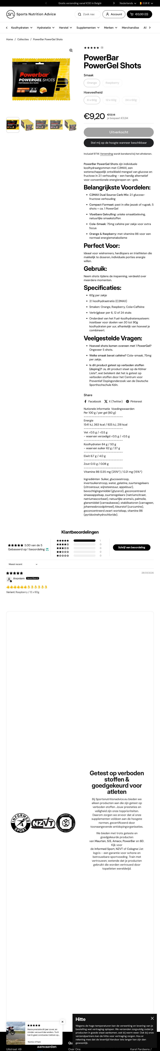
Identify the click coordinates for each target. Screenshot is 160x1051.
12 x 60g (111, 100)
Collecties (23, 39)
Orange (92, 83)
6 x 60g (92, 100)
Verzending (106, 153)
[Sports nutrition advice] (31, 14)
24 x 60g (131, 100)
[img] (14, 573)
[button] (139, 14)
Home (9, 39)
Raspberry (112, 83)
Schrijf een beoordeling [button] (131, 547)
